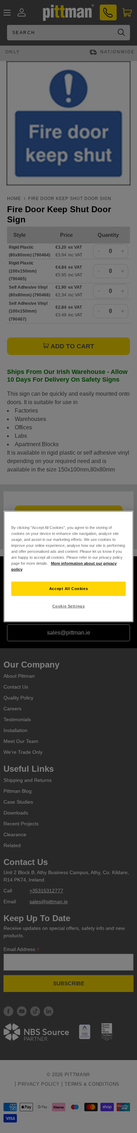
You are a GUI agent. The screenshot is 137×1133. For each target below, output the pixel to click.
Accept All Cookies (68, 588)
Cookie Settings (68, 606)
